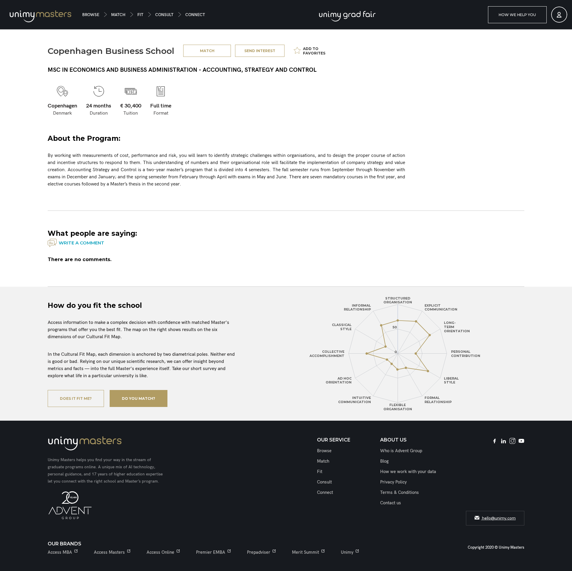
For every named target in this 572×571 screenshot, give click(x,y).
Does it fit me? (76, 398)
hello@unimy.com (498, 518)
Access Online (160, 552)
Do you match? (138, 398)
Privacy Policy (393, 482)
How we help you (517, 15)
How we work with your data (408, 471)
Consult (164, 14)
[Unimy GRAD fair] (347, 16)
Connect (195, 14)
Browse (90, 14)
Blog (384, 461)
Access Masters (109, 552)
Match (118, 14)
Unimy (347, 552)
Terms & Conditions (399, 492)
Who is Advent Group (401, 450)
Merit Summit (305, 552)
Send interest (259, 51)
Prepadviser (258, 552)
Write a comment (81, 243)
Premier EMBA (210, 552)
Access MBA (60, 552)
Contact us (390, 503)
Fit (140, 14)
